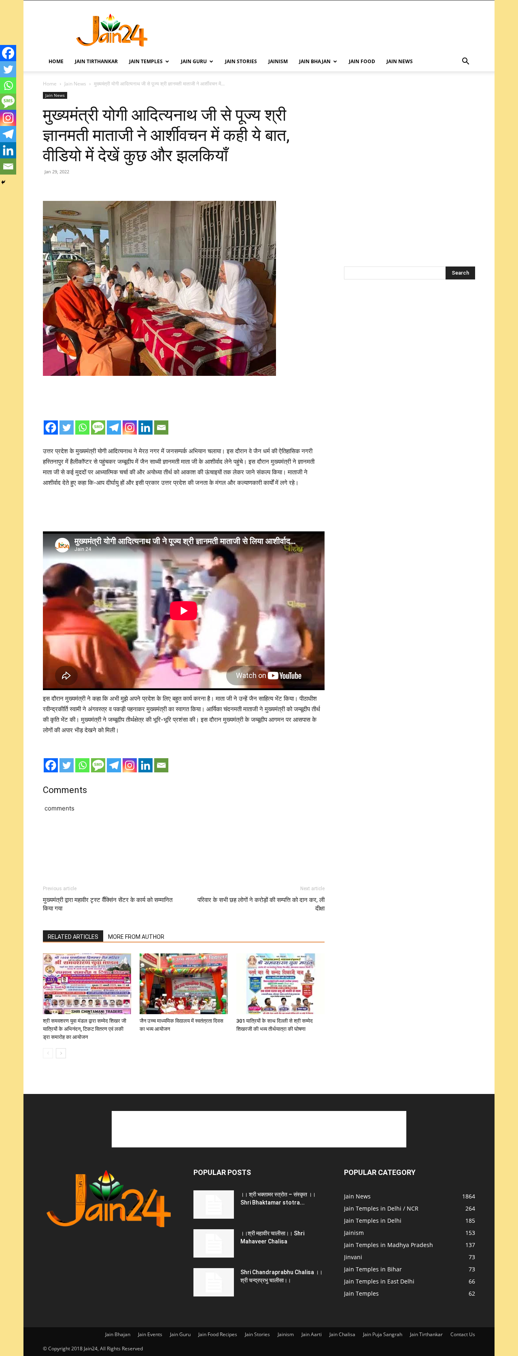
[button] (465, 62)
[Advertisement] (327, 30)
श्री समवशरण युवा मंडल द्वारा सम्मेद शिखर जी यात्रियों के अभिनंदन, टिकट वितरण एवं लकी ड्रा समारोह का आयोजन (84, 1029)
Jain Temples (146, 61)
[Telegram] (114, 427)
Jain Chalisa (342, 1334)
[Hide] (3, 182)
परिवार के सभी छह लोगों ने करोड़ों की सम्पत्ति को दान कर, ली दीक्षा (261, 904)
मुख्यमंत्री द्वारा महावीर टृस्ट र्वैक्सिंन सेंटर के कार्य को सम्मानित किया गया (107, 904)
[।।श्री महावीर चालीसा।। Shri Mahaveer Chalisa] (213, 1243)
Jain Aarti (311, 1334)
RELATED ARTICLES (73, 937)
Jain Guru (194, 61)
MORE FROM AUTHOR (136, 937)
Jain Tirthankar (96, 61)
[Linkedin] (145, 427)
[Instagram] (130, 427)
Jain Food (362, 61)
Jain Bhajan (315, 61)
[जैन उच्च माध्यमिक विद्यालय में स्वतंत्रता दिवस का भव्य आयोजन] (184, 983)
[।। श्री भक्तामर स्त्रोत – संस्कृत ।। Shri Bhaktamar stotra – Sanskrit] (213, 1204)
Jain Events (150, 1334)
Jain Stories (241, 61)
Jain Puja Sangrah (382, 1334)
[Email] (161, 427)
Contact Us (462, 1334)
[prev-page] (48, 1053)
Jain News (399, 61)
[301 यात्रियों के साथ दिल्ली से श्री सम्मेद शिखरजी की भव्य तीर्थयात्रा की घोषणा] (280, 983)
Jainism (278, 61)
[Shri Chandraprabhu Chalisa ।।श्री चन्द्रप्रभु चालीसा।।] (213, 1282)
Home (56, 61)
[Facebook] (51, 427)
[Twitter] (66, 427)
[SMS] (98, 427)
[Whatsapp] (82, 427)
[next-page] (61, 1053)
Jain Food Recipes (217, 1334)
